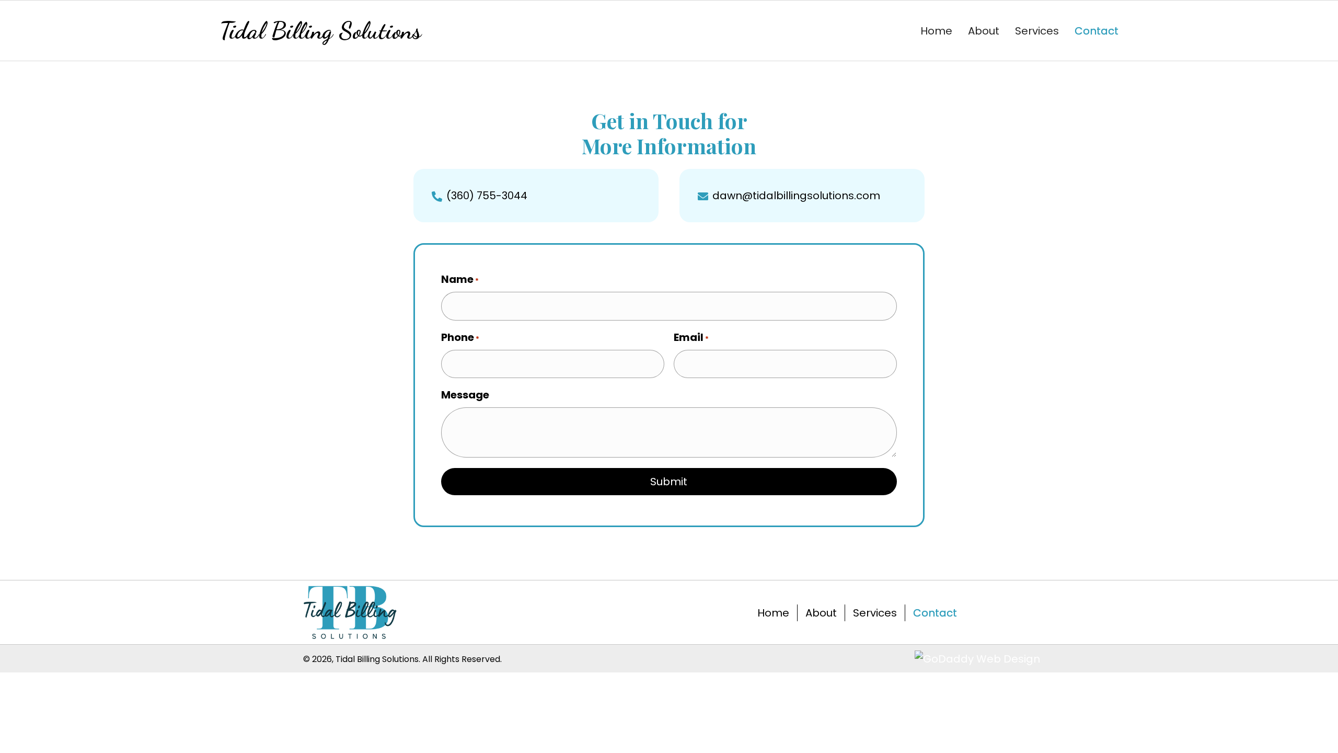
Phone (460, 337)
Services (875, 613)
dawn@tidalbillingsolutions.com (796, 195)
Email (691, 337)
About (821, 613)
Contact (935, 613)
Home (773, 613)
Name (460, 279)
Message (465, 394)
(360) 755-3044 (486, 195)
